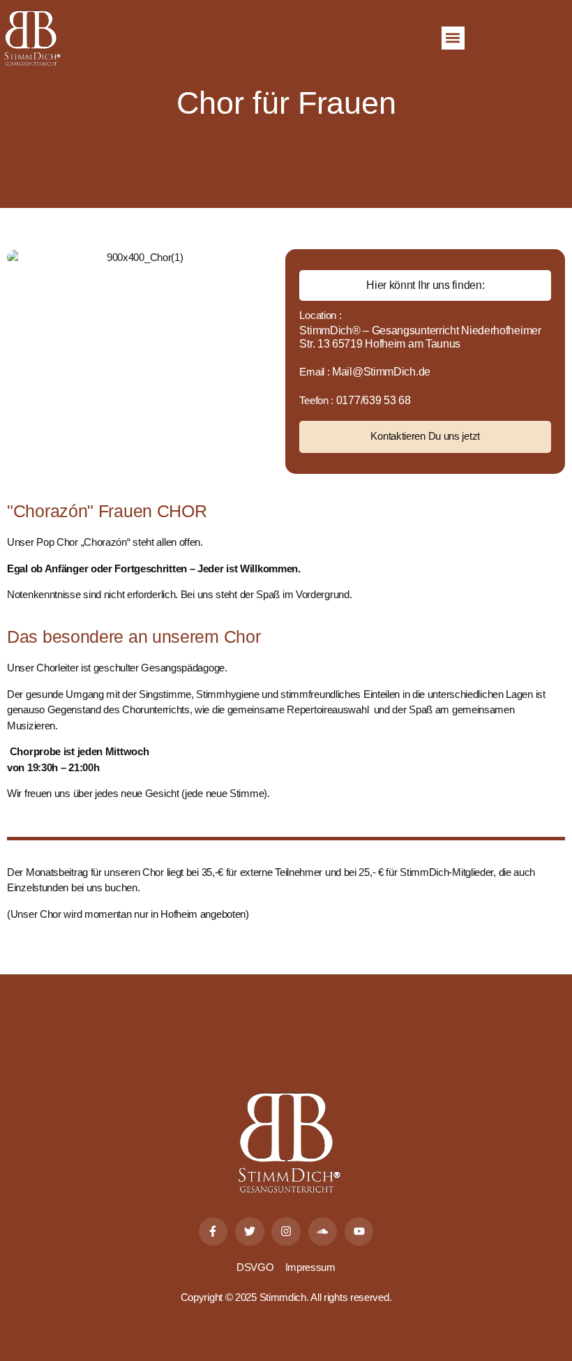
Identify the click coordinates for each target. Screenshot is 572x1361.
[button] (453, 38)
